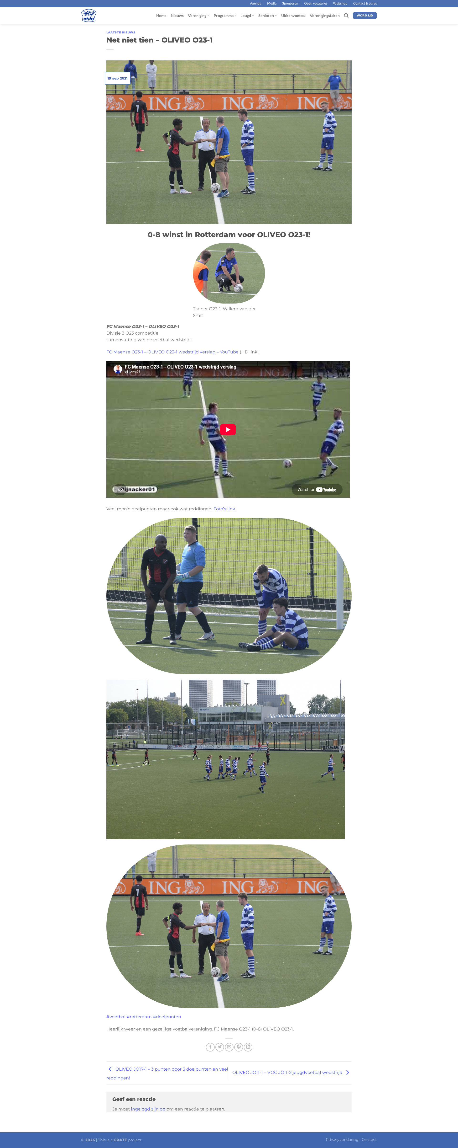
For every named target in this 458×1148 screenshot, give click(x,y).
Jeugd (246, 15)
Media (271, 3)
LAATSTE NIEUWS (120, 32)
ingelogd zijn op (148, 1108)
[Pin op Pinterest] (238, 1047)
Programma (224, 15)
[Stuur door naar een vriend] (229, 1047)
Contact (369, 1139)
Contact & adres (365, 3)
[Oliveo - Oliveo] (105, 15)
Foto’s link (224, 508)
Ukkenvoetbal (293, 15)
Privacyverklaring (342, 1139)
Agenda (255, 3)
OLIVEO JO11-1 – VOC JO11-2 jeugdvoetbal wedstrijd (288, 1072)
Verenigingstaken (325, 15)
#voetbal (115, 1016)
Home (161, 15)
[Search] (346, 16)
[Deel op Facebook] (210, 1047)
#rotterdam (139, 1016)
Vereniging (197, 15)
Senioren (266, 15)
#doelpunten (167, 1016)
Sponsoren (290, 3)
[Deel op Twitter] (219, 1047)
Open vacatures (315, 3)
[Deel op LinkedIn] (248, 1047)
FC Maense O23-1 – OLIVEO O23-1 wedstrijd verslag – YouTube (172, 351)
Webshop (340, 3)
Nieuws (177, 15)
